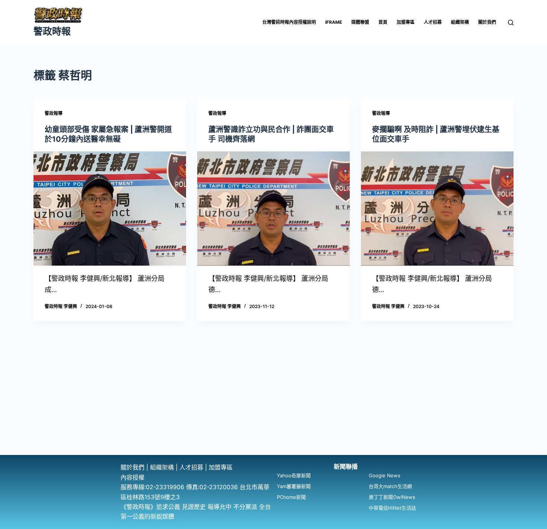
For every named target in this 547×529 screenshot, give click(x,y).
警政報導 (54, 113)
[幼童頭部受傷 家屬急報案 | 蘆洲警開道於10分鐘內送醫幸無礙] (109, 208)
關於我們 (487, 22)
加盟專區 (406, 22)
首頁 (382, 22)
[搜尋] (511, 22)
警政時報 (52, 31)
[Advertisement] (273, 399)
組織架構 (460, 22)
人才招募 (433, 22)
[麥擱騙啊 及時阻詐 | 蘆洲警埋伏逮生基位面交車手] (437, 208)
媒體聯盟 (360, 22)
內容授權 (132, 477)
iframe (333, 22)
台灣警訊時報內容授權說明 (289, 22)
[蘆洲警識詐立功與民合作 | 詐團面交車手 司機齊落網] (273, 208)
